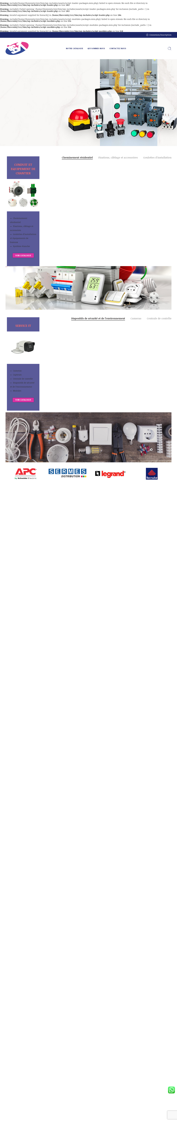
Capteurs (17, 374)
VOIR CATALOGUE (23, 255)
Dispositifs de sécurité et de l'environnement (98, 318)
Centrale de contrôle (23, 378)
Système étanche (21, 246)
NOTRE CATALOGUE (74, 48)
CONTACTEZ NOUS (117, 48)
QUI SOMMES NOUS (96, 48)
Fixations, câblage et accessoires (21, 228)
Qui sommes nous (25, 107)
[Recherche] (169, 48)
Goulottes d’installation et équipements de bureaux (23, 238)
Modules (17, 390)
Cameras (17, 370)
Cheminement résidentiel (18, 220)
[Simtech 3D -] (17, 48)
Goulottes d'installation (157, 157)
